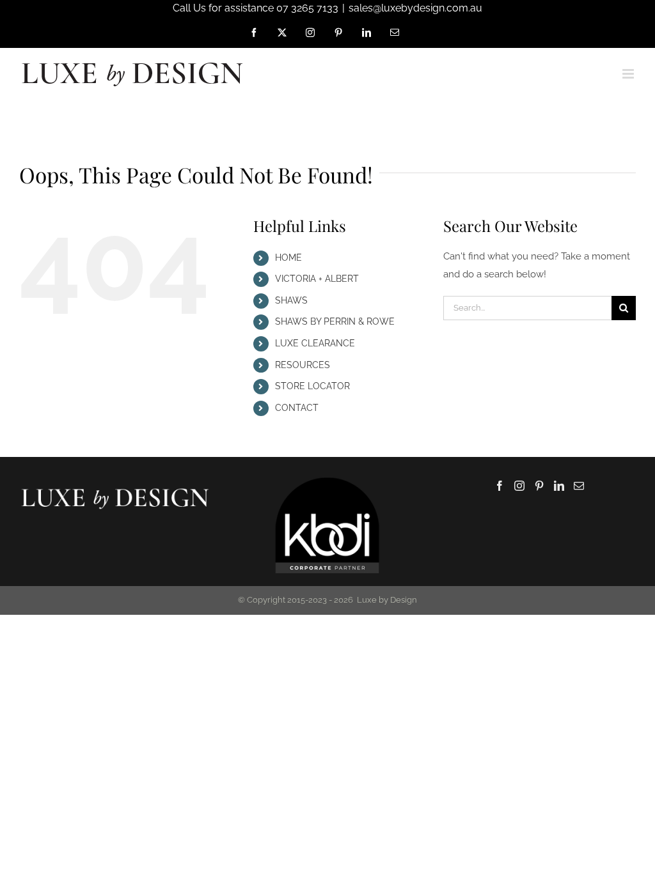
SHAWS (291, 300)
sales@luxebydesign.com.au (415, 8)
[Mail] (579, 486)
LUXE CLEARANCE (315, 343)
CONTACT (297, 408)
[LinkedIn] (559, 486)
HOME (288, 257)
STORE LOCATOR (312, 386)
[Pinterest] (539, 486)
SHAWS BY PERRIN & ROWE (335, 321)
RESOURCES (302, 365)
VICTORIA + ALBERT (317, 279)
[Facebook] (499, 486)
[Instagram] (519, 486)
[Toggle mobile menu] (629, 74)
